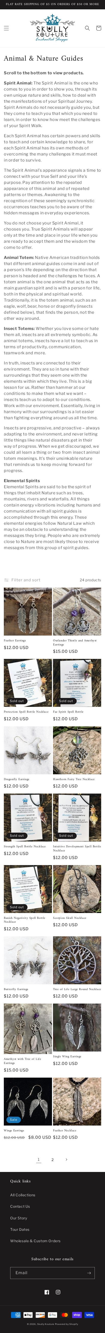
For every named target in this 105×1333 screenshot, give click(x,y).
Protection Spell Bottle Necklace (26, 712)
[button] (6, 28)
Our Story (18, 1218)
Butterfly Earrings (16, 990)
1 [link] (39, 1159)
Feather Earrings (15, 641)
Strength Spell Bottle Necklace (25, 847)
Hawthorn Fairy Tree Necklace (74, 780)
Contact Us (20, 1206)
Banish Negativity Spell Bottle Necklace (24, 920)
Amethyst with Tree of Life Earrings (22, 1061)
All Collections (22, 1195)
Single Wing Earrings (67, 1057)
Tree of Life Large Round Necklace (77, 990)
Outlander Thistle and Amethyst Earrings (75, 643)
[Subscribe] (89, 1273)
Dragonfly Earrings (16, 780)
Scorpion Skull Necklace (69, 918)
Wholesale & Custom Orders (35, 1241)
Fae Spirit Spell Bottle (68, 712)
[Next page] (66, 1159)
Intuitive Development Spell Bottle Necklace (77, 849)
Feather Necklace (64, 1131)
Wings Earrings (14, 1131)
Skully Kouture (45, 1324)
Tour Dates (20, 1229)
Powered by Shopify (66, 1324)
